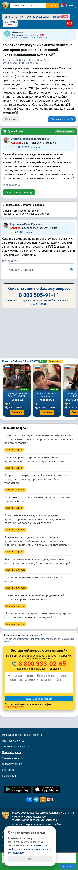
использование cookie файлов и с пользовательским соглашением (30, 849)
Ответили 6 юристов (16, 588)
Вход (71, 5)
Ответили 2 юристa (15, 489)
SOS (69, 23)
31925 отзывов (28, 147)
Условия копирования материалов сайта (36, 824)
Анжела (17, 32)
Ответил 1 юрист (14, 449)
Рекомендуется (65, 131)
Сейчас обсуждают (38, 16)
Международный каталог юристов (22, 734)
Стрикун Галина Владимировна (30, 138)
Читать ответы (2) (62, 119)
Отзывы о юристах (13, 740)
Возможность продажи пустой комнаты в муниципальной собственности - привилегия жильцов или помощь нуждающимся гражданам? (36, 541)
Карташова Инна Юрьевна (26, 224)
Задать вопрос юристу (19, 192)
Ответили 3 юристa (15, 529)
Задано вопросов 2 (22, 35)
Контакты (8, 769)
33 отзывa (23, 232)
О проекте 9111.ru (12, 764)
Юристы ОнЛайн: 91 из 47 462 (20, 361)
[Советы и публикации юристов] (5, 5)
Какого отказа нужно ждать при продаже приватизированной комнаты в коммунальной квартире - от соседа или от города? (35, 519)
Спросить (17, 412)
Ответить (11, 119)
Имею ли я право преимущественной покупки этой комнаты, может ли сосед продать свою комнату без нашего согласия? (38, 439)
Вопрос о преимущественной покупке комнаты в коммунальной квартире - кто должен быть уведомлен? (36, 479)
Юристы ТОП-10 (13, 16)
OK (30, 859)
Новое (60, 16)
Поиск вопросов (11, 752)
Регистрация (55, 361)
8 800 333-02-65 (41, 663)
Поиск (42, 361)
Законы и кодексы (13, 758)
